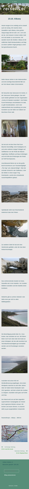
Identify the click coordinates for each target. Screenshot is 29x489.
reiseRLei (14, 8)
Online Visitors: (7, 462)
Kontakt (15, 485)
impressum (11, 485)
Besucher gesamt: (8, 464)
